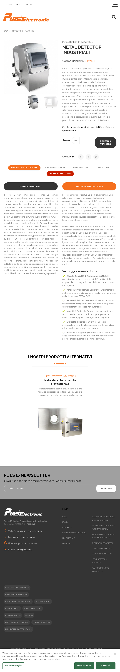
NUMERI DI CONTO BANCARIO (74, 533)
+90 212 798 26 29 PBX (24, 537)
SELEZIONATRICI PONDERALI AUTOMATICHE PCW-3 (103, 536)
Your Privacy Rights (13, 665)
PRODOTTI (16, 31)
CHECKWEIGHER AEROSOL (102, 543)
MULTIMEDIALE (68, 538)
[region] (60, 660)
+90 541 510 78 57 (30, 543)
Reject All (105, 665)
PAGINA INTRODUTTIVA (60, 174)
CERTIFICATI (67, 527)
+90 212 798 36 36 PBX (31, 531)
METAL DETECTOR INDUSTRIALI (60, 376)
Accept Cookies (84, 665)
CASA (6, 31)
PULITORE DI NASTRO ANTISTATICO (100, 569)
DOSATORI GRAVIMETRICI (102, 554)
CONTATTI (66, 543)
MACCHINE (29, 31)
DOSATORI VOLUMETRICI (102, 548)
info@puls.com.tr (25, 550)
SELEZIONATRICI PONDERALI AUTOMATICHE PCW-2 (103, 527)
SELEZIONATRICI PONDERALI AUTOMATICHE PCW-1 (103, 518)
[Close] (115, 653)
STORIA (65, 522)
